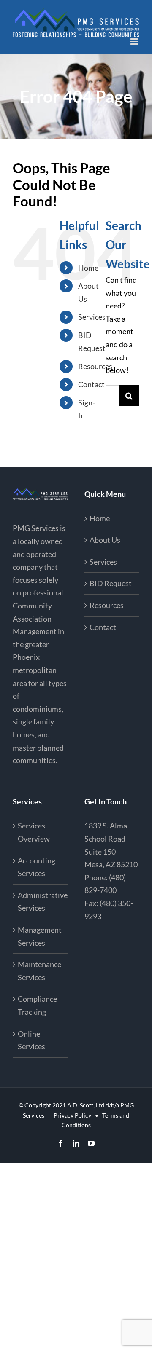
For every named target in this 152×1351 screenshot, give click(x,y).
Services (92, 317)
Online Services (31, 1040)
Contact (91, 384)
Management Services (40, 936)
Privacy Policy (72, 1115)
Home (88, 267)
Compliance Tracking (37, 1005)
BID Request (111, 583)
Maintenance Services (39, 971)
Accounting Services (36, 867)
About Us (105, 539)
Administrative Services (40, 901)
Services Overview (34, 832)
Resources (95, 366)
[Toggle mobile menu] (134, 41)
